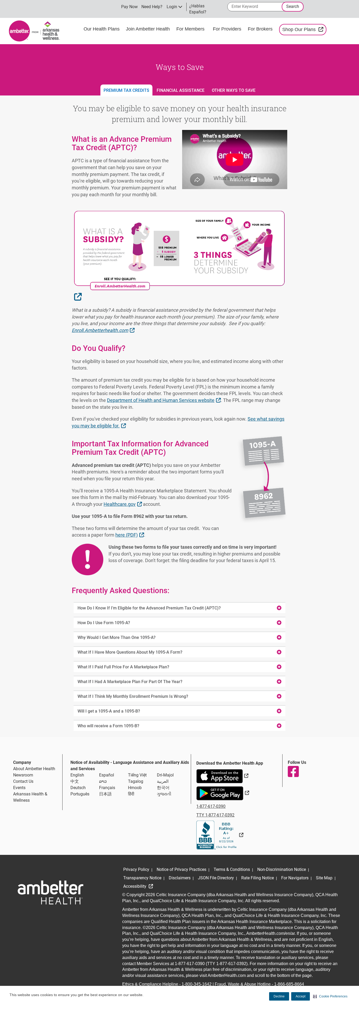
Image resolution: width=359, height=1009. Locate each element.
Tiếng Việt (137, 775)
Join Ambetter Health (148, 29)
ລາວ (103, 781)
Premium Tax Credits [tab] (126, 90)
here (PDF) (130, 535)
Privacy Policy (136, 869)
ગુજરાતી (164, 793)
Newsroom (23, 775)
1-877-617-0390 (210, 806)
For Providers (228, 29)
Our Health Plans (102, 29)
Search (292, 6)
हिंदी (131, 793)
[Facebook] (293, 771)
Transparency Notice (142, 877)
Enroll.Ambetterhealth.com (104, 330)
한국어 (163, 787)
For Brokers (261, 29)
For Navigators (295, 877)
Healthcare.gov (123, 504)
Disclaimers (180, 877)
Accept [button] (300, 996)
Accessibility (135, 886)
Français (107, 787)
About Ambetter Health (34, 768)
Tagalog (135, 781)
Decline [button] (279, 996)
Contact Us (23, 781)
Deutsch (78, 787)
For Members (190, 29)
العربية (162, 781)
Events (19, 787)
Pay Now (129, 6)
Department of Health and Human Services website (164, 400)
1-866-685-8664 (289, 984)
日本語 (105, 793)
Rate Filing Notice (257, 877)
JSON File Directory (216, 877)
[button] (330, 996)
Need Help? (151, 6)
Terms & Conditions (232, 869)
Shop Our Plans (304, 29)
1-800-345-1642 (197, 984)
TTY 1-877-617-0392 (215, 815)
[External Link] (220, 835)
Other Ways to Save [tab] (233, 90)
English (77, 775)
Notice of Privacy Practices (181, 869)
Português (79, 793)
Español (106, 775)
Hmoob (135, 787)
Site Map (324, 877)
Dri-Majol (165, 775)
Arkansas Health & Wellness (30, 797)
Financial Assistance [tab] (180, 90)
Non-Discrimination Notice (281, 869)
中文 (74, 781)
